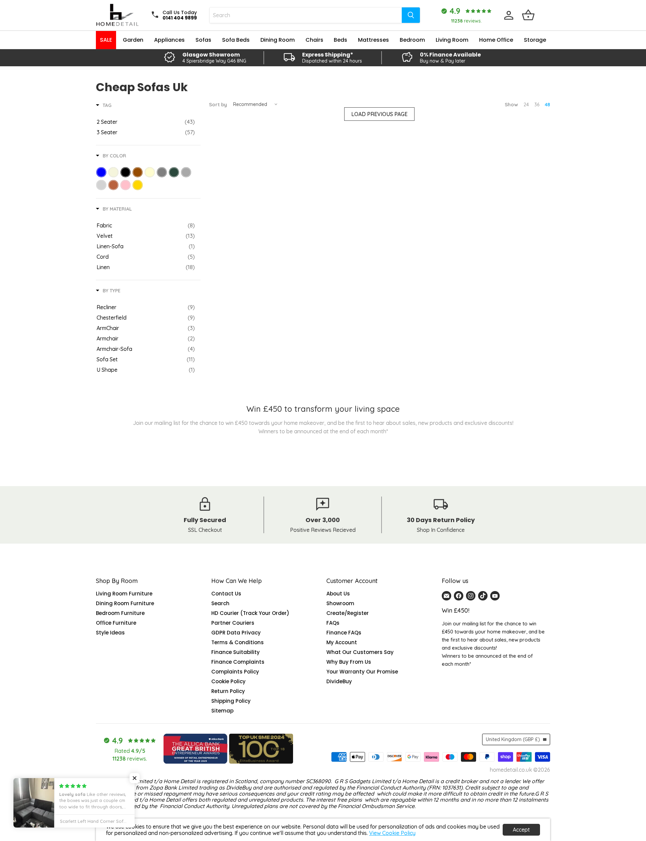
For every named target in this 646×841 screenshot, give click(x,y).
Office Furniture (116, 622)
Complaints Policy (235, 671)
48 (547, 105)
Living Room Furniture (124, 593)
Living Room (452, 40)
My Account (341, 642)
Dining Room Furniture (125, 603)
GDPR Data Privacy (236, 632)
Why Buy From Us (348, 661)
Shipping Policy (231, 700)
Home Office (496, 40)
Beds (340, 40)
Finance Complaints (237, 661)
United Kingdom (513, 739)
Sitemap (222, 710)
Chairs (314, 40)
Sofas (203, 40)
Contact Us (226, 593)
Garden (133, 40)
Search (220, 603)
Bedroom (412, 40)
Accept (521, 829)
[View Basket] (528, 15)
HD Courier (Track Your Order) (250, 613)
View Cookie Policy (392, 833)
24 (526, 105)
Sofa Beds (236, 40)
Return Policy (228, 691)
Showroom (340, 603)
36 (536, 105)
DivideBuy (339, 681)
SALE (106, 40)
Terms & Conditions (237, 642)
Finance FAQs (343, 632)
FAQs (332, 622)
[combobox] (306, 15)
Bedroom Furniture (120, 613)
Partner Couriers (232, 622)
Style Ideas (110, 632)
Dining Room (277, 40)
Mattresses (373, 40)
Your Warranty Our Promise (362, 671)
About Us (338, 593)
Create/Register (347, 613)
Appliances (169, 40)
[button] (135, 778)
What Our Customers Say (360, 652)
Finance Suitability (235, 652)
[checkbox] (146, 122)
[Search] (411, 15)
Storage (535, 40)
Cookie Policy (228, 681)
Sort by (218, 104)
